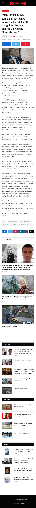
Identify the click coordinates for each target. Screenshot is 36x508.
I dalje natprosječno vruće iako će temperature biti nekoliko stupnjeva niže (23, 362)
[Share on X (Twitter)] (16, 44)
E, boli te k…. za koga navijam (22, 433)
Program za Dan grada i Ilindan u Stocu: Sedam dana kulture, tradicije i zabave (23, 479)
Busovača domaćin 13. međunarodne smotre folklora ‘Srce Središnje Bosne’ (23, 451)
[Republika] (18, 3)
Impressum (16, 503)
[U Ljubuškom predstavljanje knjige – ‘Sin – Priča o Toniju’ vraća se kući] (7, 470)
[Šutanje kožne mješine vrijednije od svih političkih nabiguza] (7, 425)
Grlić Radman (28, 221)
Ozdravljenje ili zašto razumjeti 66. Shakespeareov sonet (23, 405)
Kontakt (23, 503)
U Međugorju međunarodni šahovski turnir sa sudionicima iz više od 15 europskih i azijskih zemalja (23, 460)
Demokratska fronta (13, 221)
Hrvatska (5, 224)
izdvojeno (13, 224)
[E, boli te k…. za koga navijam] (7, 435)
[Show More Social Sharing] (32, 44)
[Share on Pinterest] (25, 44)
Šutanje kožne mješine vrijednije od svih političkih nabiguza (23, 424)
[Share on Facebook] (6, 44)
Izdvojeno (6, 11)
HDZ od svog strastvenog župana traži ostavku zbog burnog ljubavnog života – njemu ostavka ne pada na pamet (24, 371)
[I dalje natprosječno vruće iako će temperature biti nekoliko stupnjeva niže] (7, 362)
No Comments (18, 39)
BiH (4, 221)
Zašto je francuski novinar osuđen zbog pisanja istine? (22, 415)
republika (11, 36)
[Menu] (3, 3)
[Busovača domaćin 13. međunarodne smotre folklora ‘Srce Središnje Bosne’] (7, 451)
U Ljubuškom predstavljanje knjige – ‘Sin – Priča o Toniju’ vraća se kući (23, 469)
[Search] (33, 3)
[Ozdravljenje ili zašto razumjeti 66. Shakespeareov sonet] (7, 407)
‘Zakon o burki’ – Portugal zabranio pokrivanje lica (17, 298)
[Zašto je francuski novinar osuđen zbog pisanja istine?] (7, 416)
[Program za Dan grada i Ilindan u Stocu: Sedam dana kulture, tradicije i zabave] (7, 480)
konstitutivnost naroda (24, 224)
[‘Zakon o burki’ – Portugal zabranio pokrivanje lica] (18, 284)
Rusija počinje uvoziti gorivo (11, 326)
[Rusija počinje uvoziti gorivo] (18, 314)
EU (21, 221)
